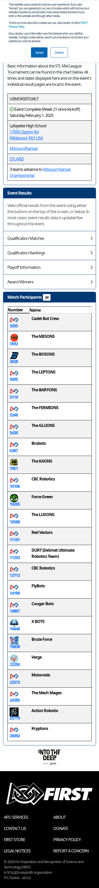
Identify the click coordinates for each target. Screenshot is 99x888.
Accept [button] (39, 52)
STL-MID (17, 159)
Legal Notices (17, 851)
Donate (60, 828)
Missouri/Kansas (24, 148)
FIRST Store (14, 839)
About (59, 817)
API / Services (16, 817)
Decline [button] (59, 52)
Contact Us (15, 828)
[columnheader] (18, 310)
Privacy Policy (67, 839)
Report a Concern (71, 851)
